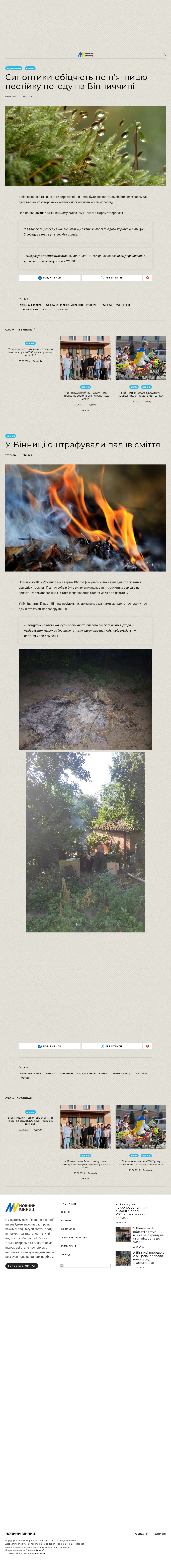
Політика (65, 1220)
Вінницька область (31, 304)
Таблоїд (65, 1254)
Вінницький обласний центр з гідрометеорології (73, 304)
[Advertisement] (85, 25)
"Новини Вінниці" (35, 1550)
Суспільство (67, 1228)
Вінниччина (124, 304)
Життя (134, 387)
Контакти (160, 1533)
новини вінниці (31, 309)
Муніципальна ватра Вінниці (94, 1073)
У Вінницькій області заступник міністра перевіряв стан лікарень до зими (85, 395)
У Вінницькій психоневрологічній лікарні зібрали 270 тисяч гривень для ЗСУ (30, 352)
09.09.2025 (10, 96)
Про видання (140, 1533)
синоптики (62, 309)
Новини (30, 68)
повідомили (37, 213)
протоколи (141, 1073)
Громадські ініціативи (73, 1237)
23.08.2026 (24, 361)
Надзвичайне (14, 68)
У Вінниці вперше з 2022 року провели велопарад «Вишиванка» (140, 394)
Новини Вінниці (20, 1534)
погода (48, 309)
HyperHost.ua (38, 1553)
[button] (83, 410)
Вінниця (108, 304)
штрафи (27, 1077)
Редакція (27, 96)
